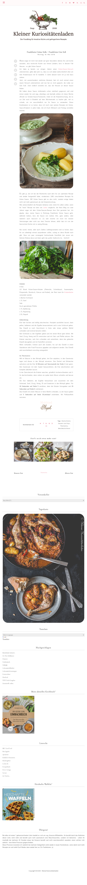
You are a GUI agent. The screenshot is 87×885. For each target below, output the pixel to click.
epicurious (5, 754)
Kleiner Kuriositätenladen (50, 871)
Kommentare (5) (28, 424)
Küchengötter (6, 761)
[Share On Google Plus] (15, 74)
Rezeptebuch (6, 767)
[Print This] (15, 83)
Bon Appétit (5, 751)
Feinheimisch (6, 662)
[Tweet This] (15, 65)
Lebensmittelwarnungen (9, 671)
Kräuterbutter (68, 292)
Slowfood (5, 677)
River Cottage (6, 770)
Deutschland (66, 421)
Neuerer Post (18, 473)
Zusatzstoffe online (7, 683)
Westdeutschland (64, 428)
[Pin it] (15, 70)
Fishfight (4, 665)
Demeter (5, 659)
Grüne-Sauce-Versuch (65, 69)
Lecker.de (5, 764)
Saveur (4, 773)
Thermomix (64, 426)
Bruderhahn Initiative (8, 653)
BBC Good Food (7, 748)
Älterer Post (69, 473)
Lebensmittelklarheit (8, 668)
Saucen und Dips (64, 423)
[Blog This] (15, 79)
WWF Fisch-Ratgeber (8, 680)
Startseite (44, 472)
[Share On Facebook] (15, 61)
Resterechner (6, 674)
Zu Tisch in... (6, 776)
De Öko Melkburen (8, 656)
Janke (45, 207)
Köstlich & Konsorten (8, 758)
